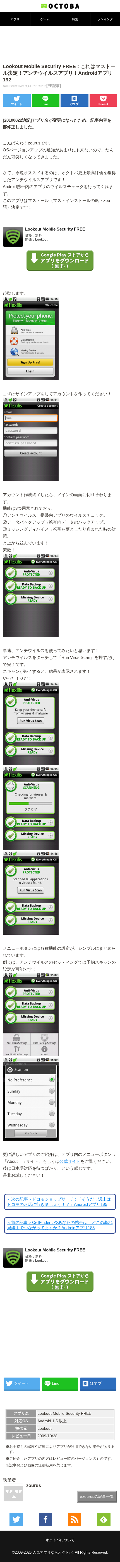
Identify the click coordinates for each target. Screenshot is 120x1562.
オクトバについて (60, 1540)
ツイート (16, 104)
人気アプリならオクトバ (53, 1552)
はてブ (74, 104)
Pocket (103, 104)
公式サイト (69, 1161)
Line (46, 104)
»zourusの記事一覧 (97, 1496)
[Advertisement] (60, 44)
